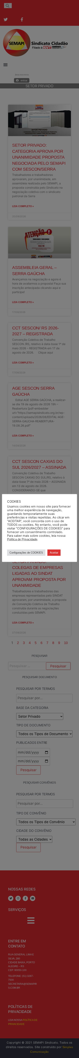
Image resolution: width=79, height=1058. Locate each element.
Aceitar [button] (54, 552)
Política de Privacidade (22, 539)
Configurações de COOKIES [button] (26, 552)
